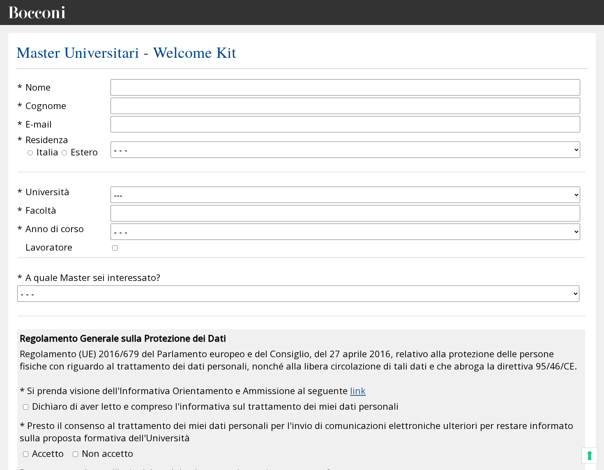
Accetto (48, 453)
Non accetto (107, 453)
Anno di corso (54, 228)
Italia (47, 152)
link (358, 390)
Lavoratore (48, 247)
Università (47, 191)
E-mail (38, 124)
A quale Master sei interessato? (92, 277)
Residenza (46, 139)
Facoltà (40, 210)
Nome (38, 87)
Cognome (45, 105)
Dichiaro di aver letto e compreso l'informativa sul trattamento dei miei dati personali (215, 406)
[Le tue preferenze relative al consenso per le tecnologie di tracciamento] (589, 455)
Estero (84, 152)
